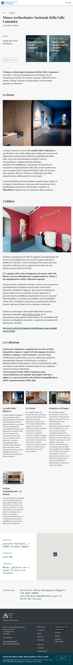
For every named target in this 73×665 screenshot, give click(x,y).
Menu (66, 3)
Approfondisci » (36, 48)
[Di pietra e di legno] (59, 397)
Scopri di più (10, 60)
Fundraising (42, 651)
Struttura (41, 627)
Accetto (63, 658)
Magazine (40, 640)
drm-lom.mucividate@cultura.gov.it (41, 596)
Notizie (40, 637)
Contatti (41, 645)
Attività (41, 630)
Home (4, 13)
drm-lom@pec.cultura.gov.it (11, 644)
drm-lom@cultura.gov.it (10, 641)
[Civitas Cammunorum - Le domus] (13, 477)
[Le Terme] (36, 397)
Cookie (57, 636)
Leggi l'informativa (8, 660)
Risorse (40, 648)
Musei (12, 13)
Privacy (58, 633)
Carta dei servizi (31, 598)
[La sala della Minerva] (13, 397)
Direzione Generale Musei (10, 620)
